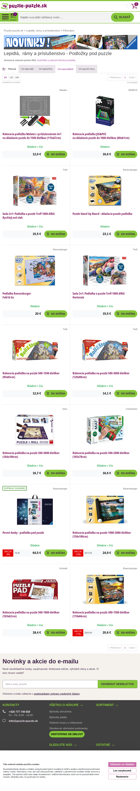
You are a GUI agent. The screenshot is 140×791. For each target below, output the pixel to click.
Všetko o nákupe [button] (64, 705)
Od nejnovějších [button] (65, 69)
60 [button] (5, 77)
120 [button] (11, 77)
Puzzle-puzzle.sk (14, 30)
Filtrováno (68, 30)
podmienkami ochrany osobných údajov (57, 693)
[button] (55, 154)
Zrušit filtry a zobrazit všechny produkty (56, 60)
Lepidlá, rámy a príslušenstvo (43, 30)
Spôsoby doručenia (60, 711)
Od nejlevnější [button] (27, 69)
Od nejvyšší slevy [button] (87, 69)
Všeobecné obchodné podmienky (68, 728)
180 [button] (17, 77)
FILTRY (13, 17)
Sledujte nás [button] (60, 745)
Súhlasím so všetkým (122, 764)
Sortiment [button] (105, 705)
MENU (5, 19)
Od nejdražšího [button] (45, 69)
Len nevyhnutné (122, 770)
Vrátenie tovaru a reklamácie (65, 722)
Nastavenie (122, 776)
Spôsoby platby (58, 717)
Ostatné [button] (103, 745)
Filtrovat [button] (12, 69)
